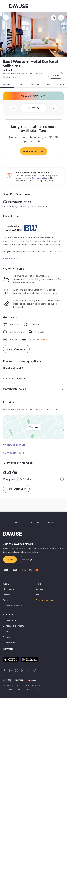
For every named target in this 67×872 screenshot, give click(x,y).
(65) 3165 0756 (15, 452)
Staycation (51, 522)
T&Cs (37, 689)
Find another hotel (33, 151)
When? (35, 107)
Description (34, 84)
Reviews (6, 594)
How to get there (17, 444)
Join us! (10, 559)
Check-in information (14, 378)
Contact (39, 589)
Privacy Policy (24, 689)
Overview (7, 84)
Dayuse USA (8, 631)
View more (9, 258)
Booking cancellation (44, 600)
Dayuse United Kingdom (13, 626)
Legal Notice (8, 689)
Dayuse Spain (9, 642)
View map (55, 75)
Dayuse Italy (8, 637)
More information (16, 349)
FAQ (48, 84)
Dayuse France (9, 620)
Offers (20, 84)
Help (38, 594)
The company (9, 589)
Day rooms (14, 522)
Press (5, 600)
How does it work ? (13, 368)
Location (60, 84)
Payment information (14, 388)
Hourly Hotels (33, 522)
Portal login (27, 559)
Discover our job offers (12, 605)
